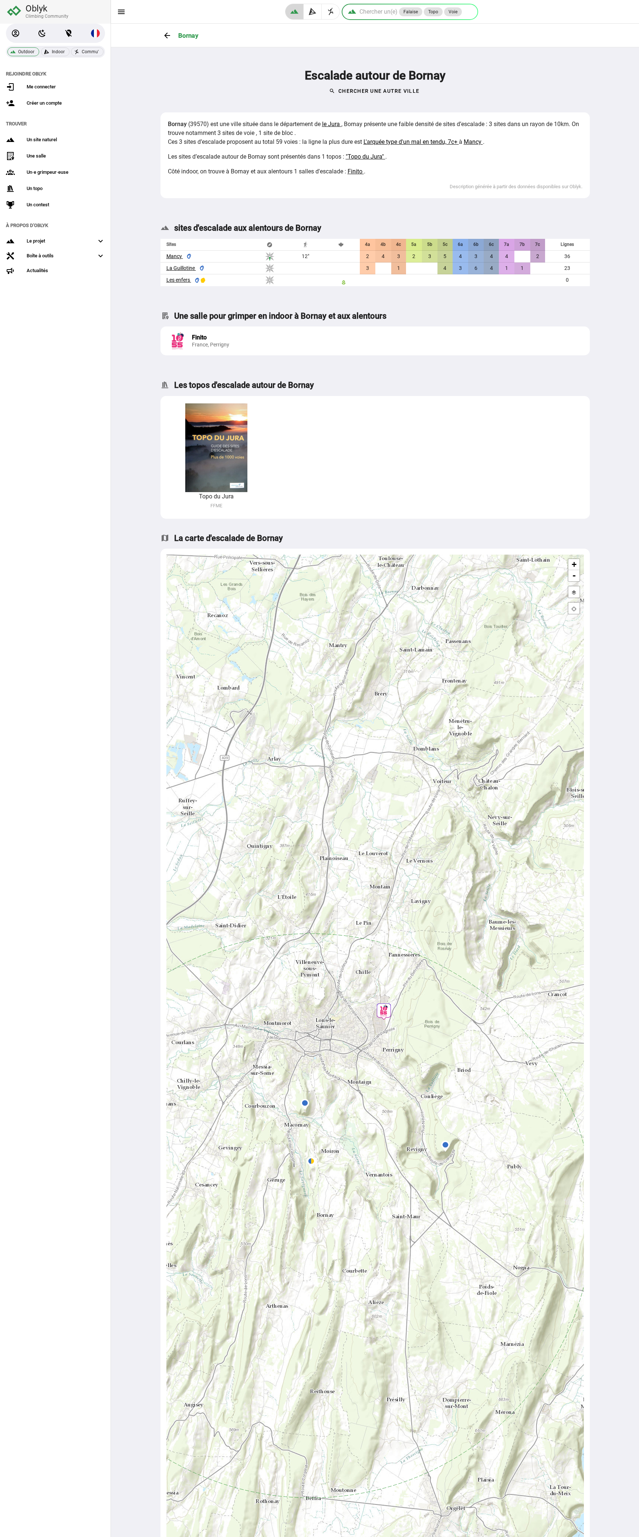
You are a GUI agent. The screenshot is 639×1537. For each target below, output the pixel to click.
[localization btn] (68, 33)
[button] (15, 33)
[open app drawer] (121, 12)
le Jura (331, 124)
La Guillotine (181, 268)
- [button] (574, 575)
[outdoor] (294, 12)
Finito (356, 171)
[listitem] (375, 340)
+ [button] (574, 564)
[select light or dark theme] (42, 33)
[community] (331, 12)
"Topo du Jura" (365, 156)
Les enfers (178, 280)
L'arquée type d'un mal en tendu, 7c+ (411, 141)
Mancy (473, 141)
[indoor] (313, 12)
